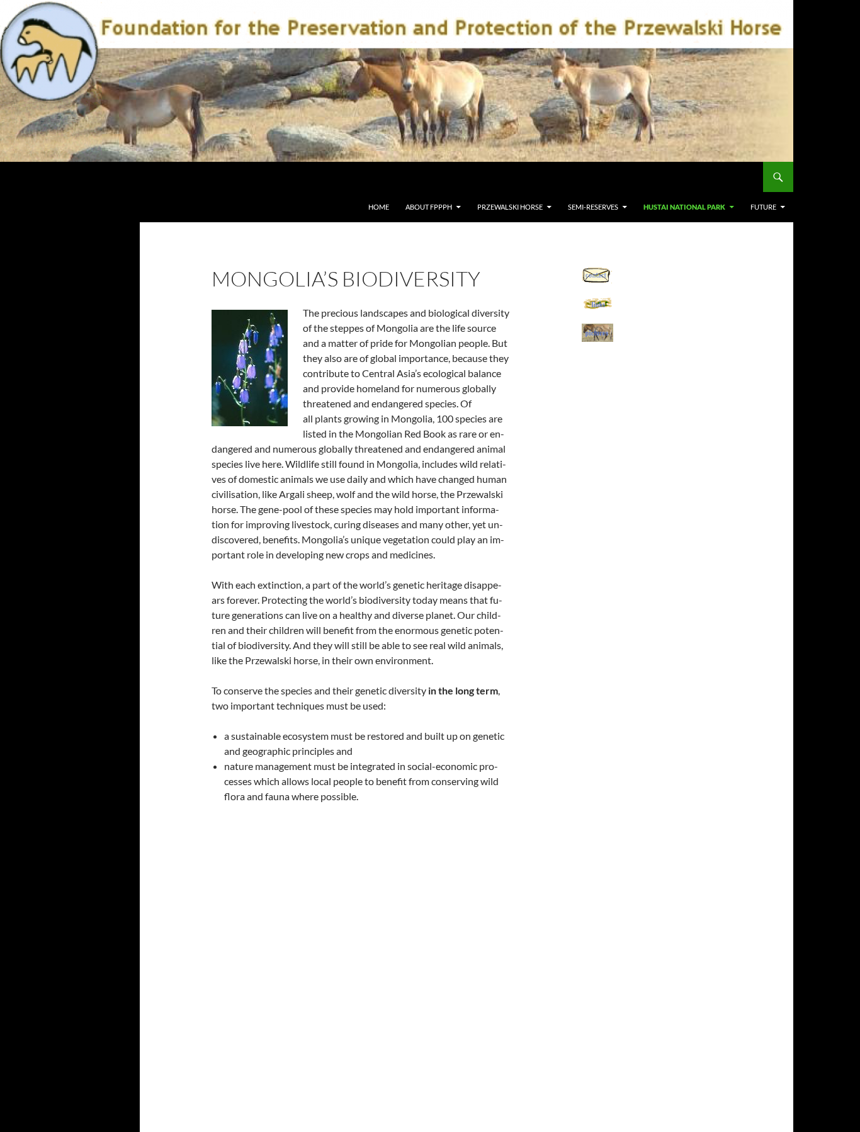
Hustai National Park (684, 207)
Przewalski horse (510, 207)
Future (763, 207)
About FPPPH (428, 207)
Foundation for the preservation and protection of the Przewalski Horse (196, 177)
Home (378, 207)
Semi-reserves (593, 207)
